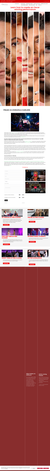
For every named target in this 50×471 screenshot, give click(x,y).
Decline (40, 468)
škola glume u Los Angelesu (28, 141)
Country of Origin (7, 183)
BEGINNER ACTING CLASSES (44, 3)
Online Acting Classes (37, 3)
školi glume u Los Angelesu (14, 132)
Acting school (17, 3)
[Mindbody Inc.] (6, 202)
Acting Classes (23, 3)
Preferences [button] (6, 468)
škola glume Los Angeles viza (40, 161)
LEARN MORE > (6, 224)
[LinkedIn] (48, 1)
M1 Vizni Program (28, 142)
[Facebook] (44, 1)
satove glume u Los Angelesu (19, 151)
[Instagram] (47, 1)
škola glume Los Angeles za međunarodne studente (29, 161)
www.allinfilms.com (23, 136)
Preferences (34, 468)
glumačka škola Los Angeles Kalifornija (9, 161)
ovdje (10, 165)
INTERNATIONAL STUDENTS (29, 3)
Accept (46, 468)
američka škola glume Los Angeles (18, 161)
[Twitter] (45, 1)
